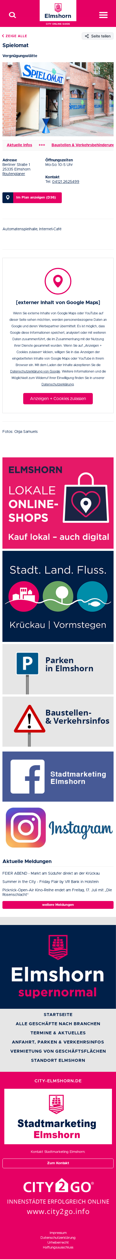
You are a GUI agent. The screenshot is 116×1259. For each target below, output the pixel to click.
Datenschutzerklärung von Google (35, 371)
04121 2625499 (65, 182)
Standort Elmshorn (58, 1060)
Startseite (58, 1015)
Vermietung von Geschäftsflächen (58, 1051)
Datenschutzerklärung (58, 384)
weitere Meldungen (58, 905)
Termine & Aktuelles (58, 1033)
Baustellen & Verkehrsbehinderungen (76, 145)
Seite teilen (101, 36)
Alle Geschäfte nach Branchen (58, 1024)
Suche (12, 15)
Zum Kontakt (58, 1163)
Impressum (58, 1233)
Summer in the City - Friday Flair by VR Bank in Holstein (50, 882)
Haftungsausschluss (58, 1247)
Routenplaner (13, 174)
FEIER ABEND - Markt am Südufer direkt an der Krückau (51, 873)
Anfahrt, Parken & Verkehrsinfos (58, 1042)
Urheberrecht (58, 1242)
